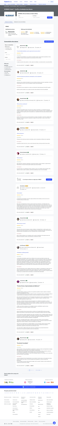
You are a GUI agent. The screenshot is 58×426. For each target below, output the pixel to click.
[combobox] (25, 17)
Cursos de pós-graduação (15, 404)
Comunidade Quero (24, 404)
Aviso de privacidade (23, 421)
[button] (54, 423)
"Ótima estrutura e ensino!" (21, 223)
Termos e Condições (16, 421)
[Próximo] (41, 370)
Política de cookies (30, 421)
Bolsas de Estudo (6, 6)
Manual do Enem (40, 404)
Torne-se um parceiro (42, 421)
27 (36, 370)
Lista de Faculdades (13, 6)
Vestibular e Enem (32, 399)
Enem (39, 402)
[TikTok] (8, 423)
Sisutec (39, 414)
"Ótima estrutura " (20, 157)
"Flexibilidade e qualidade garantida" (23, 252)
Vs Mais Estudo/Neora (50, 412)
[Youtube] (11, 423)
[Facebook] (5, 423)
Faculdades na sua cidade (24, 402)
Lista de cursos (15, 399)
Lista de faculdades (24, 400)
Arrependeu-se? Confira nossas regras (30, 382)
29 (39, 370)
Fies (38, 410)
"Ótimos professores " (20, 133)
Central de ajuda (32, 386)
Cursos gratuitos (15, 414)
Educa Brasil (48, 414)
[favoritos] (49, 2)
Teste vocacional (6, 399)
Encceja (39, 416)
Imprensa (36, 421)
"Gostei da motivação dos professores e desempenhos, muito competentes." (29, 76)
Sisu (38, 406)
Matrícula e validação (50, 410)
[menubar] (25, 2)
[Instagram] (6, 423)
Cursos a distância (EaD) (15, 410)
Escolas (14, 412)
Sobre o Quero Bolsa (50, 399)
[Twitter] (10, 423)
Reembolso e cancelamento (49, 404)
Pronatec (39, 412)
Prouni (39, 408)
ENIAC (18, 6)
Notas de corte (40, 400)
